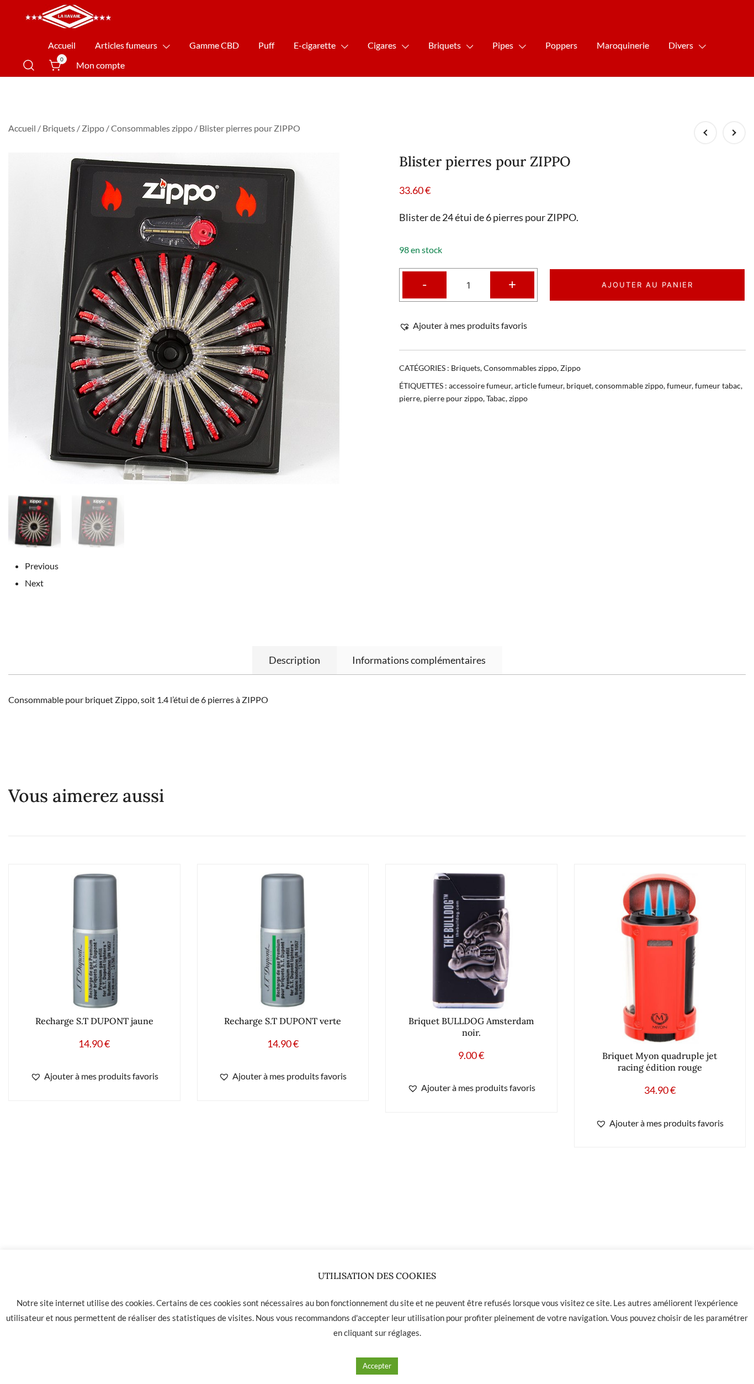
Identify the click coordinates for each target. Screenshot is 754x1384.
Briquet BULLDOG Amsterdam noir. (471, 1026)
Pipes (502, 45)
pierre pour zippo (453, 398)
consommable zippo (629, 385)
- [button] (424, 284)
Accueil (62, 45)
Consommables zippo (152, 128)
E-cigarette (315, 45)
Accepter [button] (377, 1365)
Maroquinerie (623, 45)
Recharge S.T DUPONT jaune (94, 1020)
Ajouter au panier (647, 284)
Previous (42, 565)
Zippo (93, 128)
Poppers (561, 45)
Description (294, 660)
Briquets (444, 45)
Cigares (382, 45)
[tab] (294, 660)
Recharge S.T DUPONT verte (282, 1020)
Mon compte (100, 65)
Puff (266, 45)
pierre (409, 398)
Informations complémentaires (419, 660)
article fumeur (538, 385)
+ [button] (512, 284)
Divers (680, 45)
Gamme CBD (214, 45)
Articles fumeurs (126, 45)
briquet (579, 385)
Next (34, 583)
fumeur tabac (718, 385)
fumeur (679, 385)
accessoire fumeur (480, 385)
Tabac (496, 398)
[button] (463, 325)
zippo (518, 398)
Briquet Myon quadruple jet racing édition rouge (659, 1061)
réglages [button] (404, 1333)
